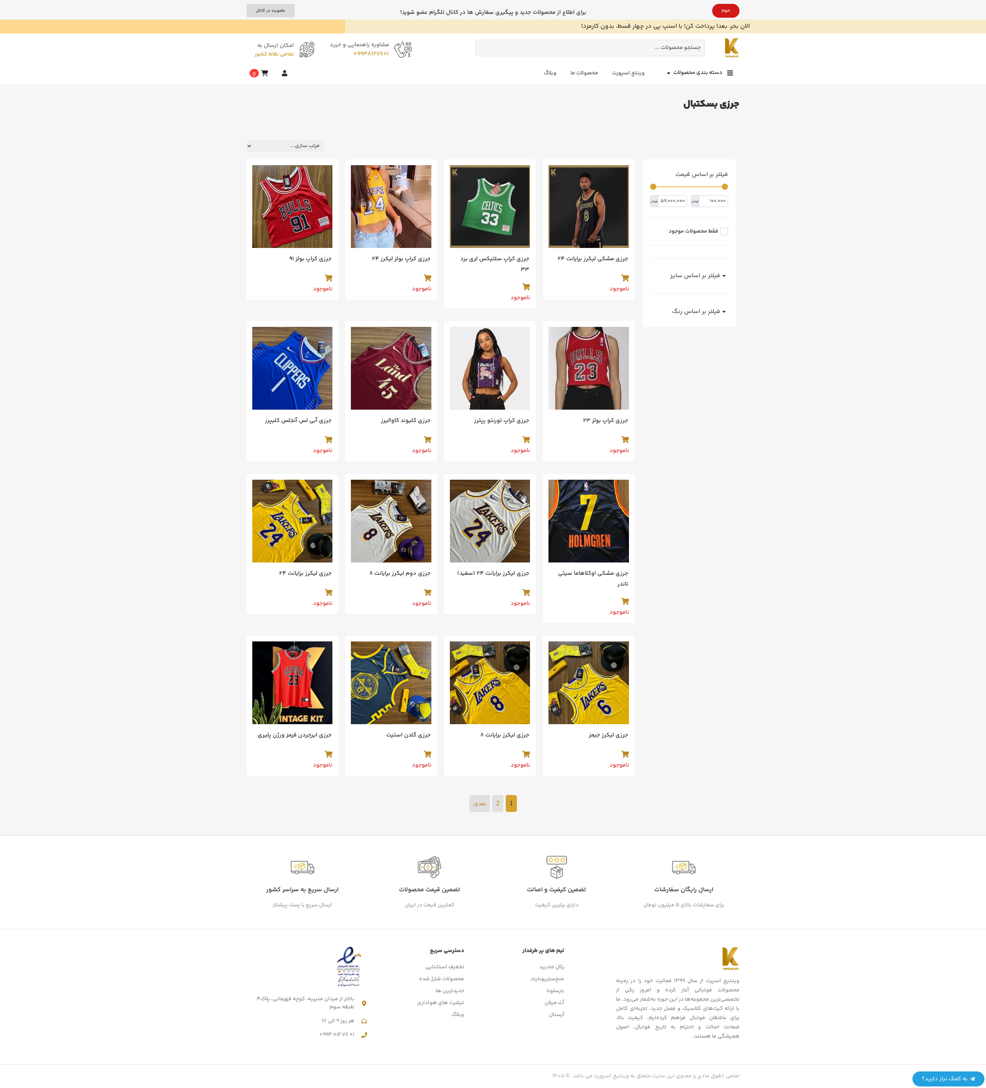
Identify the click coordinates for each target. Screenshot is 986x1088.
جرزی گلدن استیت (408, 735)
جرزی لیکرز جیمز (608, 735)
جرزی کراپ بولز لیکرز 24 (401, 258)
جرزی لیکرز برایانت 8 (504, 735)
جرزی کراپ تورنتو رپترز (501, 420)
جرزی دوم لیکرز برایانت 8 (400, 573)
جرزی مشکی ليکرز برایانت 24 (593, 258)
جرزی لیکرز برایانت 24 (305, 573)
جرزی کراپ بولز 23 (605, 420)
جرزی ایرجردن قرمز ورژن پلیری (295, 735)
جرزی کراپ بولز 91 (310, 258)
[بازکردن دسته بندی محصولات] (668, 73)
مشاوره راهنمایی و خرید (359, 44)
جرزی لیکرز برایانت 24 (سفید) (493, 573)
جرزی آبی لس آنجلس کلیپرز (298, 420)
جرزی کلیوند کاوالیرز (406, 420)
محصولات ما (584, 73)
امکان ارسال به (275, 45)
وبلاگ (550, 73)
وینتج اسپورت (628, 73)
